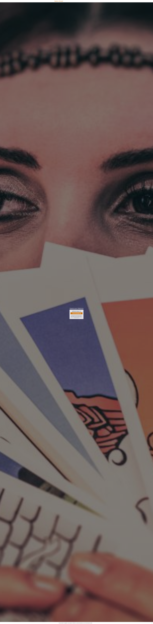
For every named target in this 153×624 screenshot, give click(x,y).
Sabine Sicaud (58, 1)
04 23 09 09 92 (77, 313)
